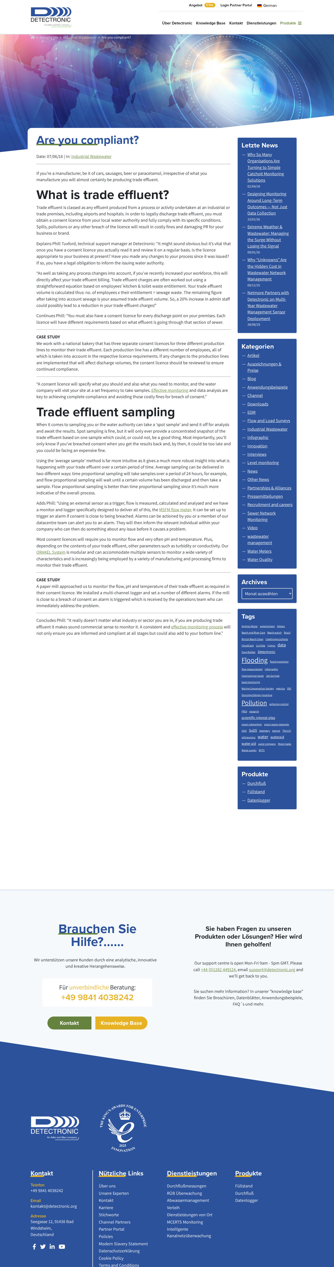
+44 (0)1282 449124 (218, 969)
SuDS (253, 730)
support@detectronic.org (272, 969)
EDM (251, 412)
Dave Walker (249, 652)
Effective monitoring (169, 390)
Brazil (287, 632)
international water (253, 675)
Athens (281, 626)
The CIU (286, 730)
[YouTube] (62, 1247)
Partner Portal (111, 1229)
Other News (258, 479)
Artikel (253, 355)
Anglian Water (250, 626)
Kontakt (236, 23)
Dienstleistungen (261, 23)
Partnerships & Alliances (269, 488)
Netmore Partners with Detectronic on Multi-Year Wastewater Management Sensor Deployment (268, 305)
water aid (249, 743)
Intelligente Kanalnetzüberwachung (189, 1232)
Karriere (106, 1207)
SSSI (244, 730)
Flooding (255, 660)
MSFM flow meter (175, 509)
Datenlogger (246, 1200)
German (269, 5)
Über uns (107, 1186)
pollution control (279, 704)
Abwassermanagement (188, 1200)
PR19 (244, 711)
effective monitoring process (197, 627)
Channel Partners (114, 1222)
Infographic (257, 437)
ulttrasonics (249, 737)
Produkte (289, 23)
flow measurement (252, 669)
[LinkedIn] (52, 1247)
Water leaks (284, 744)
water (263, 736)
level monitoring (251, 682)
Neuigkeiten (49, 37)
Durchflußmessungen (186, 1186)
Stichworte (109, 1214)
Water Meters (259, 551)
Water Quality (259, 559)
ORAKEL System (51, 552)
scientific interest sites (258, 717)
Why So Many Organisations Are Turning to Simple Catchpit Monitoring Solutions (265, 167)
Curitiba (260, 645)
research (254, 711)
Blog (251, 378)
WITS (262, 750)
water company (267, 744)
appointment (267, 626)
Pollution (254, 702)
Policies (106, 1236)
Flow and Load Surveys (268, 420)
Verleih (173, 1207)
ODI (289, 688)
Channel (255, 395)
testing (276, 730)
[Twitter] (43, 1247)
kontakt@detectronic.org (54, 1206)
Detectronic (266, 651)
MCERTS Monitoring (185, 1222)
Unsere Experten (114, 1193)
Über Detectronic (177, 23)
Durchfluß (244, 1193)
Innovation (257, 446)
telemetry (264, 730)
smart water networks (276, 724)
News (252, 471)
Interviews (256, 454)
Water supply (249, 750)
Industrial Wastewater (80, 37)
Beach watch (274, 632)
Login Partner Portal (236, 5)
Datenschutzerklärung (119, 1251)
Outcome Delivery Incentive (257, 695)
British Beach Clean (252, 639)
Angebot (201, 5)
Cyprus (271, 645)
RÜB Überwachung (184, 1193)
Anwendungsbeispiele (267, 387)
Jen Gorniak (272, 675)
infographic (271, 669)
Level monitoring (263, 462)
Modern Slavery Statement (123, 1243)
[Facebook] (34, 1247)
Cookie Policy (111, 1258)
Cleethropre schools (277, 639)
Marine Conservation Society (258, 688)
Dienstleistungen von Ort (189, 1214)
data (282, 645)
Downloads (257, 404)
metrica (280, 688)
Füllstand (244, 1186)
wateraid (277, 737)
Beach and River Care (253, 632)
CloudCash (248, 645)
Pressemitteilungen (265, 496)
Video (252, 527)
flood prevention (279, 661)
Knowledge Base (210, 23)
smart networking (252, 724)
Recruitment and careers (269, 504)
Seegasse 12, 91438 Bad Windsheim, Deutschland (52, 1228)
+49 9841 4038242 (47, 1190)
